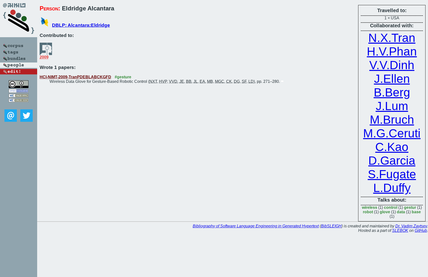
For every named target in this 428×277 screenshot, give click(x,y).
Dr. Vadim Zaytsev (411, 226)
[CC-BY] (18, 87)
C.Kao (391, 147)
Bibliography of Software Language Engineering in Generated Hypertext (256, 226)
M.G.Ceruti (392, 133)
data (401, 212)
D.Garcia (391, 160)
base (416, 212)
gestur (410, 207)
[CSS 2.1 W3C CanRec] (18, 106)
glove (385, 212)
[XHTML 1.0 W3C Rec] (18, 96)
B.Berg (392, 92)
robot (368, 212)
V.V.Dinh (391, 65)
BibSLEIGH (331, 226)
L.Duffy (392, 187)
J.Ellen (392, 78)
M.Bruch (392, 119)
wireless (369, 207)
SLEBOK (400, 230)
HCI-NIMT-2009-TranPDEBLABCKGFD (75, 77)
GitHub (421, 230)
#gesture (123, 77)
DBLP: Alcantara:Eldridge (81, 25)
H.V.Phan (392, 51)
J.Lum (392, 106)
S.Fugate (392, 174)
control (390, 207)
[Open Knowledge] (18, 91)
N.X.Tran (391, 37)
